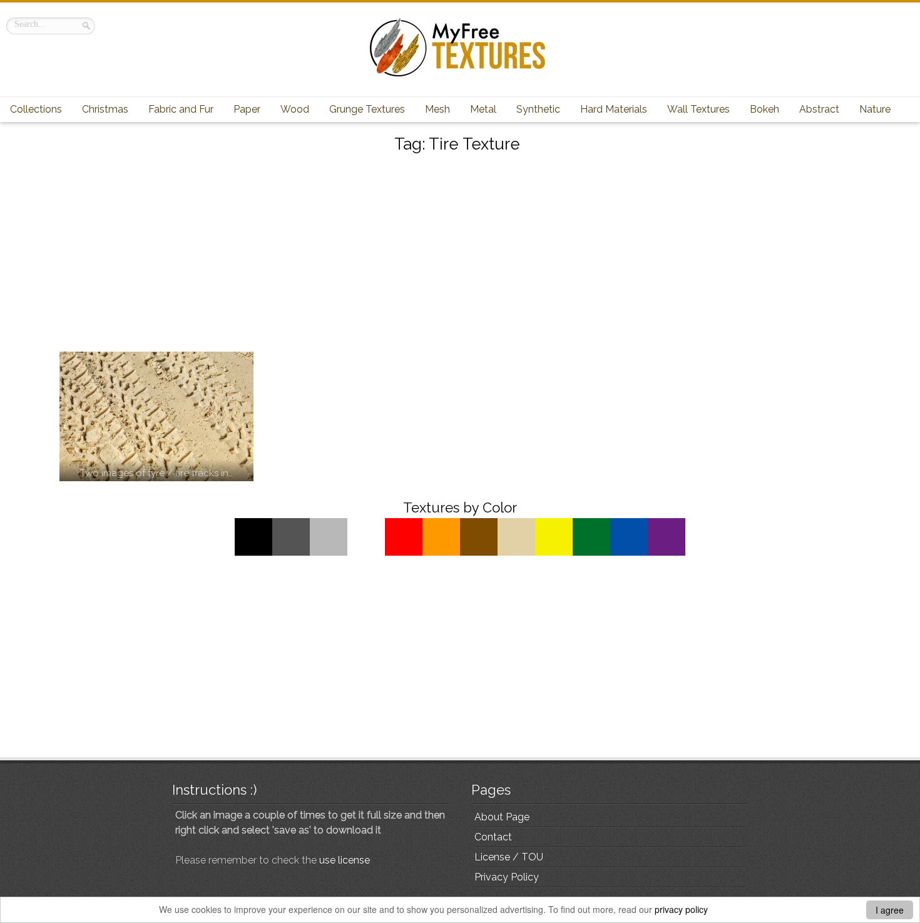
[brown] (479, 552)
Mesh (437, 109)
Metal (483, 109)
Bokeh (764, 109)
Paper (246, 109)
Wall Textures (698, 109)
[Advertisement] (460, 254)
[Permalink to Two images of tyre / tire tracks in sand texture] (156, 416)
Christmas (105, 109)
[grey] (291, 552)
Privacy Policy (506, 877)
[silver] (328, 552)
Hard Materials (613, 109)
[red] (403, 552)
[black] (253, 552)
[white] (366, 552)
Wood (294, 109)
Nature (875, 109)
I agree (890, 910)
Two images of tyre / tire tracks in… (156, 473)
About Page (501, 817)
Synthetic (538, 109)
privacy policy (681, 909)
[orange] (441, 552)
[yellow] (554, 552)
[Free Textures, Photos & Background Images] (460, 76)
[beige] (516, 552)
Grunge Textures (367, 109)
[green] (591, 552)
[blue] (629, 552)
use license (344, 860)
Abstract (819, 109)
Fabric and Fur (180, 109)
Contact (493, 837)
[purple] (666, 552)
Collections (36, 109)
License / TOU (508, 857)
